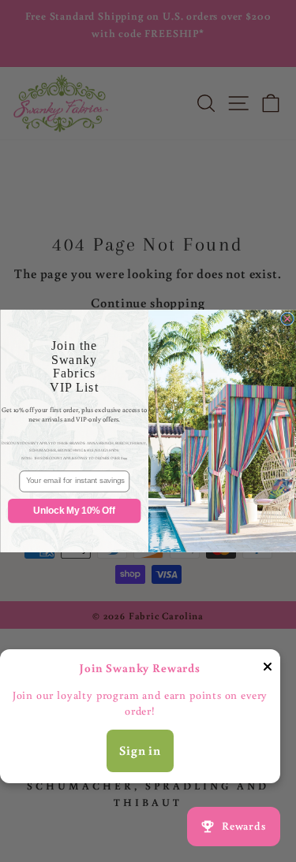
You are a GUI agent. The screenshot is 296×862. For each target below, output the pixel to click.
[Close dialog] (287, 319)
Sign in (140, 750)
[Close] (267, 670)
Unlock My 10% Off (74, 511)
